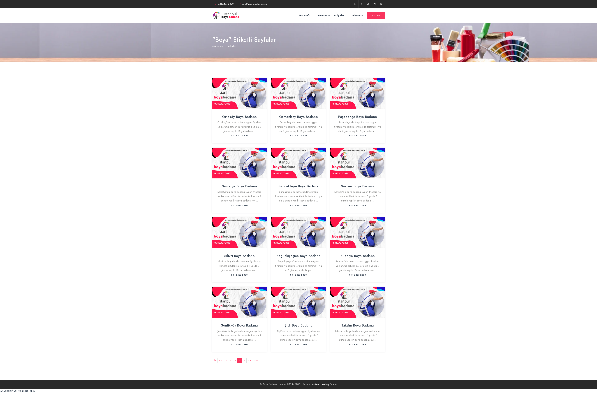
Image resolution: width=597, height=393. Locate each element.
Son (256, 360)
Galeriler (356, 15)
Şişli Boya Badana (298, 325)
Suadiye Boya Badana (357, 255)
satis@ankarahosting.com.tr (254, 3)
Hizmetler (322, 15)
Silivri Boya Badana (239, 255)
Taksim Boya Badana (357, 325)
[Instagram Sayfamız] (374, 4)
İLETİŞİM (376, 15)
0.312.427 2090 (226, 3)
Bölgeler (339, 15)
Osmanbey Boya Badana (298, 116)
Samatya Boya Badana (239, 186)
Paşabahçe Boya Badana (357, 116)
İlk (215, 360)
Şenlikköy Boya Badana (239, 325)
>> (249, 360)
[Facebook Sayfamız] (362, 4)
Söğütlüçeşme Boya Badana (298, 255)
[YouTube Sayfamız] (368, 4)
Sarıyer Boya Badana (357, 186)
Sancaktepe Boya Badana (298, 186)
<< (220, 360)
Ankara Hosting (320, 384)
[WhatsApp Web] (355, 4)
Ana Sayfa (304, 15)
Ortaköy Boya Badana (239, 116)
